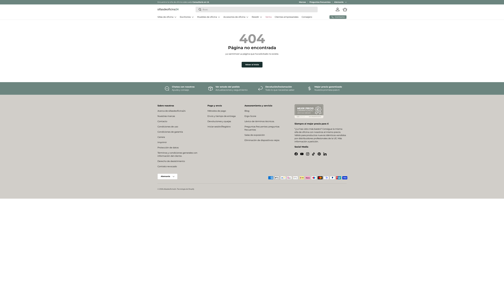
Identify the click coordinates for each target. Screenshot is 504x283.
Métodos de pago (217, 111)
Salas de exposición (255, 135)
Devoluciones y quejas (219, 121)
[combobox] (257, 9)
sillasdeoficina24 (169, 189)
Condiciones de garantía (170, 132)
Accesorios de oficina (234, 17)
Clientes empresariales (286, 17)
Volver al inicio (252, 64)
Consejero (307, 17)
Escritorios (185, 17)
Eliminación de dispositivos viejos (262, 140)
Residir (255, 17)
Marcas (302, 2)
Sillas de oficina (165, 17)
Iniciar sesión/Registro (219, 126)
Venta (268, 17)
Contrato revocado (167, 166)
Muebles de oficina (207, 17)
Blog (247, 111)
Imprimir (162, 142)
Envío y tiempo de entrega (222, 116)
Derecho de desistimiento (171, 161)
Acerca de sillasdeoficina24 (172, 111)
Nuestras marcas (166, 116)
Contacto (162, 121)
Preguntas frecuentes (319, 2)
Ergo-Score (250, 116)
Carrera (161, 137)
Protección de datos (168, 147)
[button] (345, 9)
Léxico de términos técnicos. (259, 121)
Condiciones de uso (168, 126)
